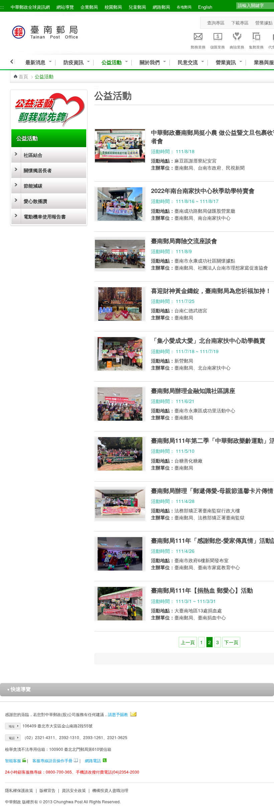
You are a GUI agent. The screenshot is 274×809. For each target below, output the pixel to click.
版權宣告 (47, 790)
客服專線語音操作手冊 (52, 760)
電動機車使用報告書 (45, 216)
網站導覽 (65, 7)
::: (2, 7)
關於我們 (150, 62)
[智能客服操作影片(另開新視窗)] (24, 760)
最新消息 (35, 62)
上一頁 (188, 642)
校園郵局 (113, 7)
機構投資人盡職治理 (110, 790)
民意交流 (188, 62)
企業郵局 (89, 7)
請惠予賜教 (118, 714)
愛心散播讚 (35, 201)
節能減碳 (33, 185)
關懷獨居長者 (38, 170)
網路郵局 (161, 7)
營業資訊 (226, 62)
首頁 (23, 76)
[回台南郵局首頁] (57, 31)
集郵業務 (256, 46)
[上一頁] (12, 61)
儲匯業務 (217, 46)
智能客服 (13, 760)
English (205, 7)
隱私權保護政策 (19, 790)
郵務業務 (198, 46)
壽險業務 (237, 46)
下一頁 (231, 642)
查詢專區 (216, 22)
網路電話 (93, 760)
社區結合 (33, 154)
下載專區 (240, 22)
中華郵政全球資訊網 (30, 7)
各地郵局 (184, 6)
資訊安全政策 (74, 790)
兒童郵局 (137, 7)
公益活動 (112, 62)
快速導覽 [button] (19, 689)
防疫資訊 (73, 62)
